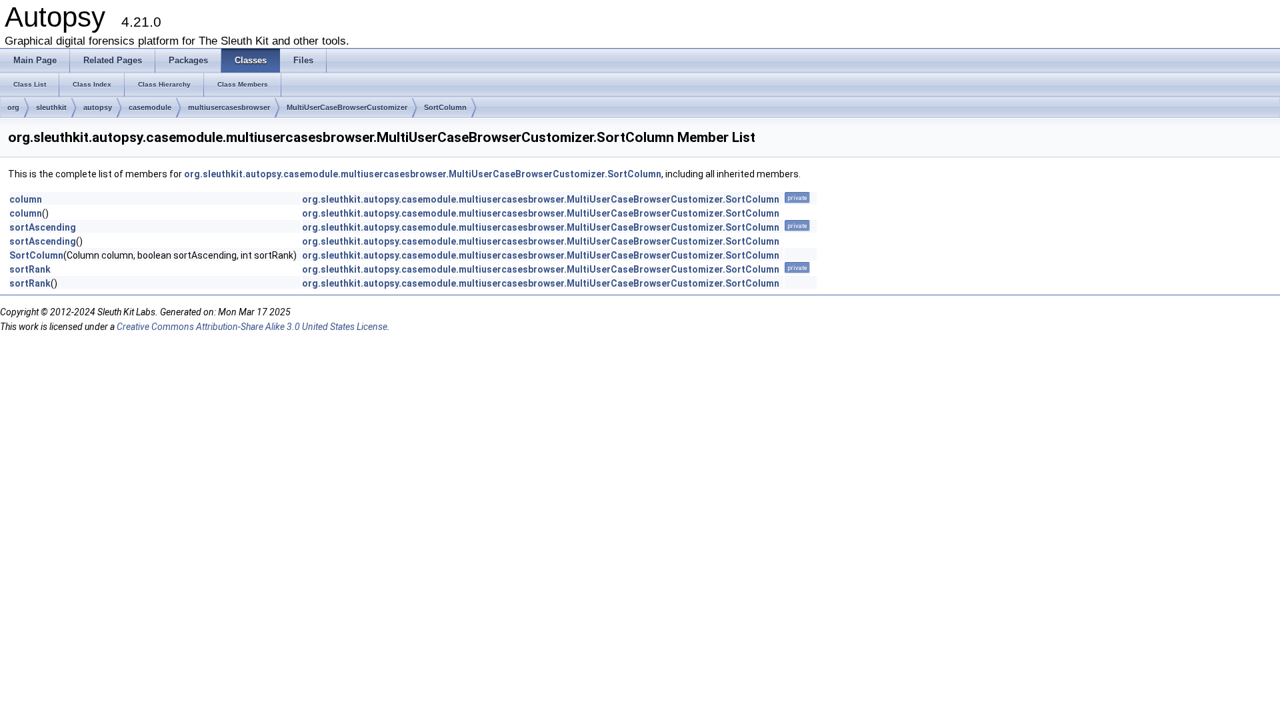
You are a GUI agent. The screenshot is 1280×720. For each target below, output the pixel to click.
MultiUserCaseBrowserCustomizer (347, 107)
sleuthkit (51, 107)
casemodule (150, 107)
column (25, 199)
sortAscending (42, 227)
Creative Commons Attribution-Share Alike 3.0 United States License (252, 326)
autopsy (97, 107)
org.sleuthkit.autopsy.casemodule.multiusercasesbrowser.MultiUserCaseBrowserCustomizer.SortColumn (422, 174)
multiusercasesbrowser (229, 107)
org (13, 107)
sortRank (30, 269)
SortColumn (445, 107)
